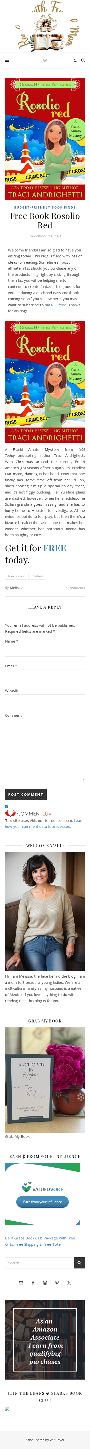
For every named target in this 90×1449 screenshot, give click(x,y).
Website (12, 690)
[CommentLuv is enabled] (45, 813)
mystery (37, 576)
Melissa (16, 587)
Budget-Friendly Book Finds (45, 207)
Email (11, 665)
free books (16, 576)
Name (11, 641)
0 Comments (74, 587)
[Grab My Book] (45, 1080)
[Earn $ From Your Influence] (45, 1194)
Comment (13, 715)
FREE (54, 548)
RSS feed (58, 304)
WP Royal (57, 1440)
